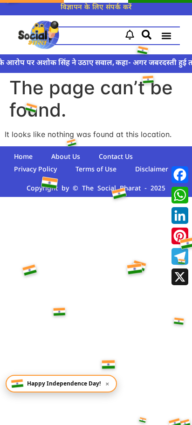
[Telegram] (180, 256)
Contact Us (116, 157)
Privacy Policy (35, 169)
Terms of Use (96, 169)
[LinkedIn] (180, 215)
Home (23, 157)
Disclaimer (151, 169)
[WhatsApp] (180, 195)
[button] (166, 36)
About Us (65, 157)
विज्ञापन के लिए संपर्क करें (96, 7)
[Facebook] (180, 174)
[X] (180, 277)
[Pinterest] (180, 236)
